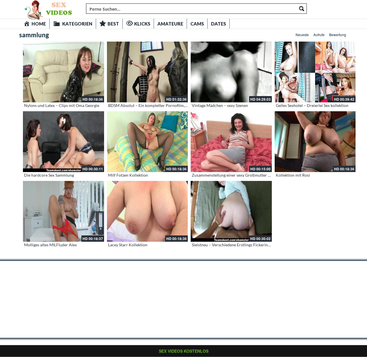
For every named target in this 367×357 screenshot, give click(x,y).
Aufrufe (319, 34)
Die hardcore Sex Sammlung (49, 175)
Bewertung (337, 34)
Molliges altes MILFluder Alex (50, 244)
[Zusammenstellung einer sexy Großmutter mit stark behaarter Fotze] (231, 141)
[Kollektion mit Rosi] (315, 141)
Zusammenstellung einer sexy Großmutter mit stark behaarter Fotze (252, 175)
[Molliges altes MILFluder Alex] (63, 211)
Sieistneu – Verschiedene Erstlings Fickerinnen (233, 244)
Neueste (302, 34)
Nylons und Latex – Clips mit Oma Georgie (61, 105)
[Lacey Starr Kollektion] (147, 211)
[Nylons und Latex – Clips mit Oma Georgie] (63, 72)
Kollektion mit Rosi (293, 175)
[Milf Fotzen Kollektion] (147, 141)
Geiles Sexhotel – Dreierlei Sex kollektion (312, 105)
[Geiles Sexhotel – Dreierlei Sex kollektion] (315, 72)
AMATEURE (170, 23)
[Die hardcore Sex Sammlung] (63, 141)
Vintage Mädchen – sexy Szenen (220, 105)
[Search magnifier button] (302, 8)
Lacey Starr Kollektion (127, 244)
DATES (218, 23)
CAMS (197, 23)
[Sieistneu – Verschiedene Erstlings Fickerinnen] (231, 211)
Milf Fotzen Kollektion (128, 175)
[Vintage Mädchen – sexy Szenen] (231, 72)
